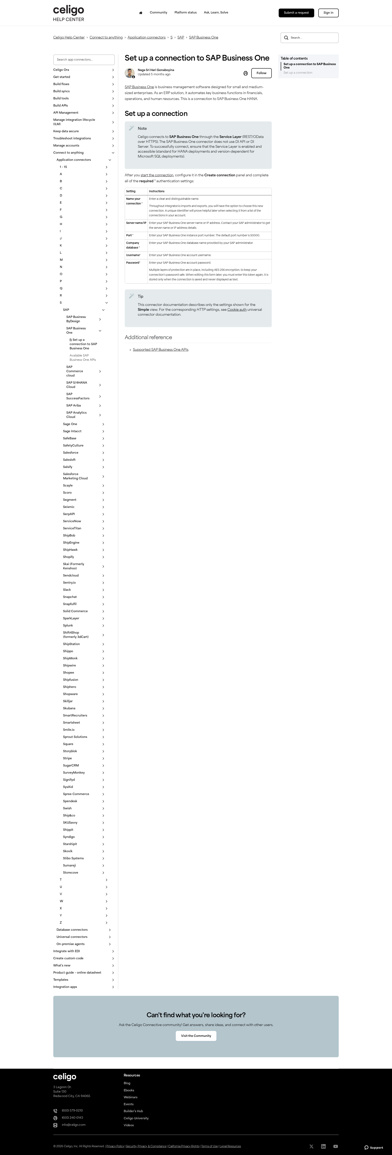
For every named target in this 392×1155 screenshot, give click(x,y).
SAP (180, 37)
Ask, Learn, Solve (216, 12)
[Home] (141, 13)
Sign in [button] (328, 12)
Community (158, 12)
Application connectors (147, 37)
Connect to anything (106, 37)
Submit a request (296, 12)
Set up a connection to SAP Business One (83, 344)
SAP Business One (203, 37)
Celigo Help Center (69, 37)
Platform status (186, 12)
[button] (84, 70)
